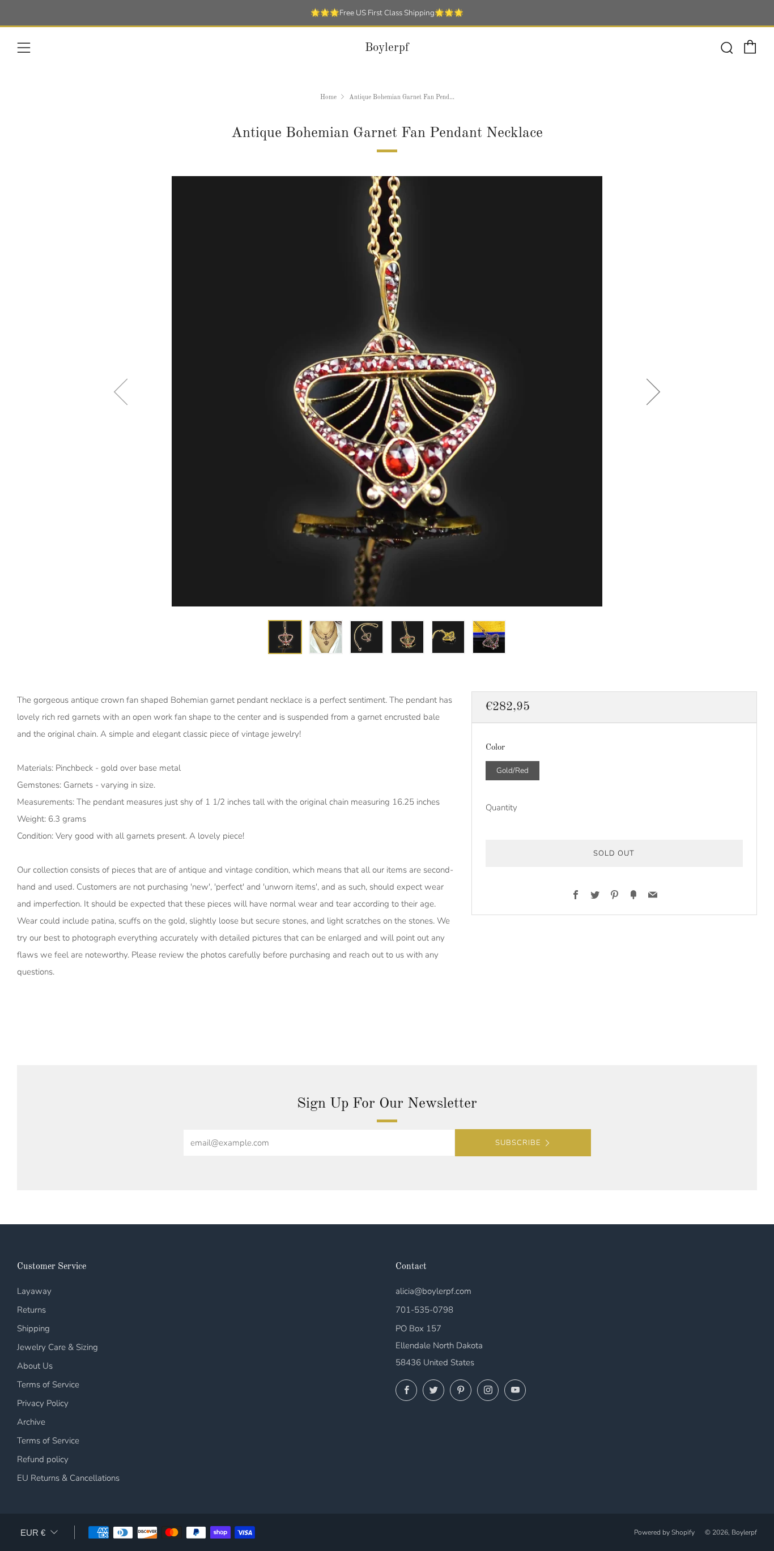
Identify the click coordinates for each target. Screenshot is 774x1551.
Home (328, 97)
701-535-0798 (424, 1309)
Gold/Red (512, 769)
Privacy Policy (43, 1403)
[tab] (285, 637)
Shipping (33, 1328)
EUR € (32, 1532)
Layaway (34, 1291)
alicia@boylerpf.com (433, 1291)
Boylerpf (387, 48)
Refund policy (43, 1459)
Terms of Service (48, 1384)
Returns (31, 1309)
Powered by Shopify (664, 1532)
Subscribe (518, 1143)
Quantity (501, 807)
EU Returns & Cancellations (68, 1478)
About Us (35, 1365)
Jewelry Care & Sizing (57, 1347)
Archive (31, 1422)
